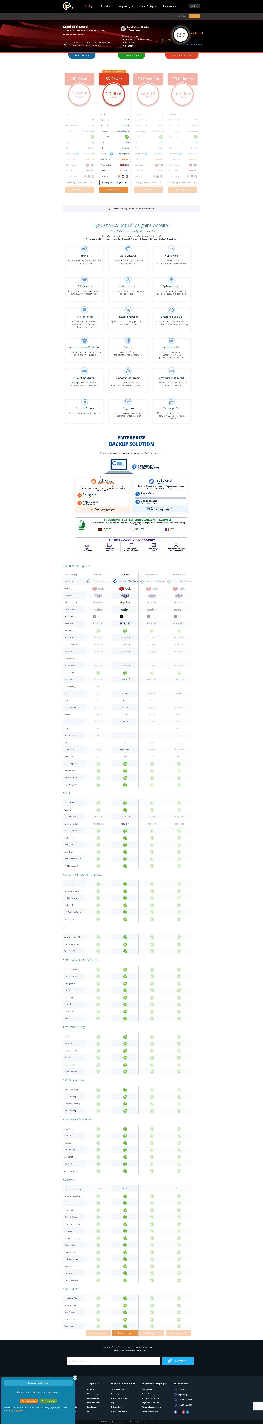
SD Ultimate (183, 78)
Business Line (131, 55)
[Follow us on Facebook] (175, 1413)
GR (192, 6)
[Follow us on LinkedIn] (187, 1413)
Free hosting (92, 1407)
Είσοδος (181, 16)
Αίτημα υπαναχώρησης (120, 1398)
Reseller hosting (93, 1398)
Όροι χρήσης (147, 1389)
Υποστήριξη (146, 6)
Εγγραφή (194, 16)
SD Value (79, 78)
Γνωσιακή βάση (117, 1389)
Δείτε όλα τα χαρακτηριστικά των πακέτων (134, 208)
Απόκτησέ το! (79, 189)
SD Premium (148, 78)
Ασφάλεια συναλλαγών (151, 1402)
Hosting (88, 6)
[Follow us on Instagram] (183, 1413)
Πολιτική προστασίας (150, 1394)
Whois (89, 1411)
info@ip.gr (182, 1389)
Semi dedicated (93, 1402)
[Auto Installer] (88, 176)
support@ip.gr (183, 1394)
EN (197, 6)
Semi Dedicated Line (182, 55)
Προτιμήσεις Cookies (150, 1398)
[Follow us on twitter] (179, 1413)
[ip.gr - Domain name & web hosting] (68, 6)
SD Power (114, 78)
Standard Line (82, 55)
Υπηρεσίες (124, 6)
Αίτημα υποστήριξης (119, 1411)
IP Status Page (116, 1407)
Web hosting (92, 1394)
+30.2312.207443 (185, 1405)
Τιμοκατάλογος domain (151, 1407)
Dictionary (115, 1394)
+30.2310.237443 (185, 1400)
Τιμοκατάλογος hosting (151, 1411)
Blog (112, 1402)
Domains (105, 6)
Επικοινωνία (170, 6)
